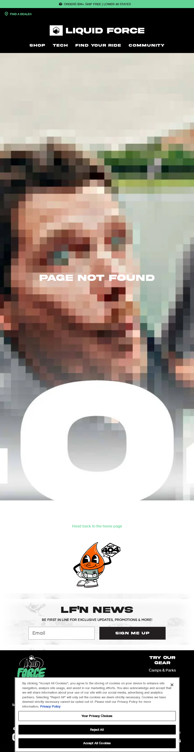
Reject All (97, 729)
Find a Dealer (20, 14)
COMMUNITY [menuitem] (147, 45)
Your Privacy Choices (97, 716)
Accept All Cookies (97, 743)
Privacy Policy (50, 706)
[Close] (172, 685)
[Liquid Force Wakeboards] (97, 30)
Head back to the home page (97, 526)
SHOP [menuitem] (37, 45)
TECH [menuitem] (60, 45)
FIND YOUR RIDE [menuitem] (98, 45)
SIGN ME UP (132, 633)
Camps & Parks (162, 670)
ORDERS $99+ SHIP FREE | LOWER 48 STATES (97, 4)
